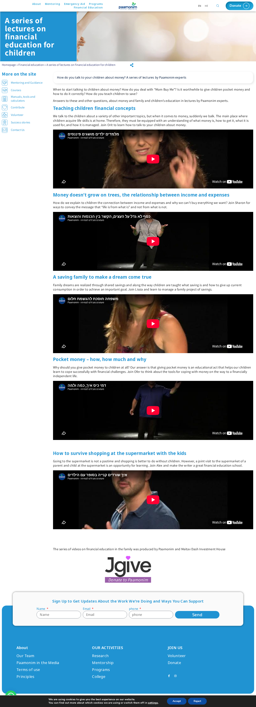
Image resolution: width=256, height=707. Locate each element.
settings (153, 703)
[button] (132, 65)
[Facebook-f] (169, 676)
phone (134, 609)
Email (87, 609)
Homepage (9, 65)
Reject (197, 701)
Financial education (31, 65)
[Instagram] (175, 676)
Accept (177, 701)
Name (41, 609)
